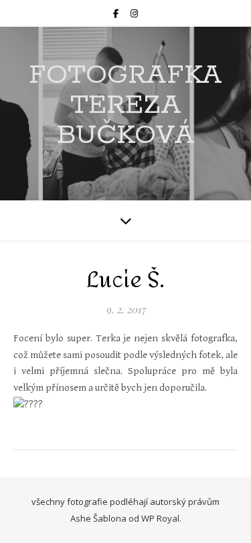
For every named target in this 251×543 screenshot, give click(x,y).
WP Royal (160, 518)
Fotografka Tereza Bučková (125, 105)
